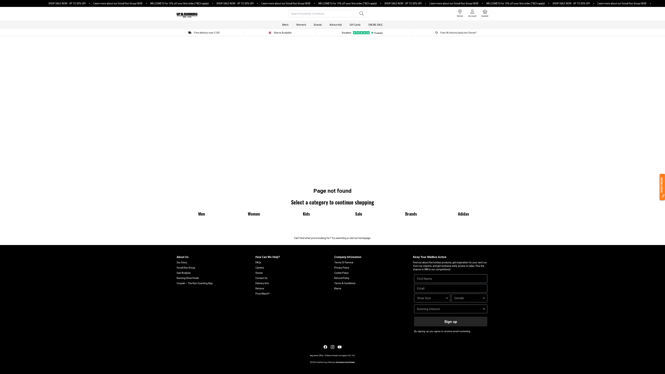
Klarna (337, 288)
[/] (187, 13)
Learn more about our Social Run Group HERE (108, 3)
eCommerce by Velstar (345, 362)
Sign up (450, 321)
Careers (259, 267)
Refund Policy (341, 278)
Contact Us (261, 278)
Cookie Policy (341, 272)
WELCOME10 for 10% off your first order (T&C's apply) (169, 3)
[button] (285, 24)
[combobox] (327, 13)
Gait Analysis (184, 272)
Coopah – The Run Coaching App (195, 283)
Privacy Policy (341, 267)
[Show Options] (447, 298)
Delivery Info (262, 283)
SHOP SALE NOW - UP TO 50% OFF (57, 3)
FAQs (258, 262)
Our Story (182, 262)
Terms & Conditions (345, 283)
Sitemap (331, 362)
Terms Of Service (343, 262)
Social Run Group (186, 267)
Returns (259, 288)
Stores (259, 272)
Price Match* (262, 293)
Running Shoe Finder (188, 278)
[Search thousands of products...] (362, 13)
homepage (364, 238)
